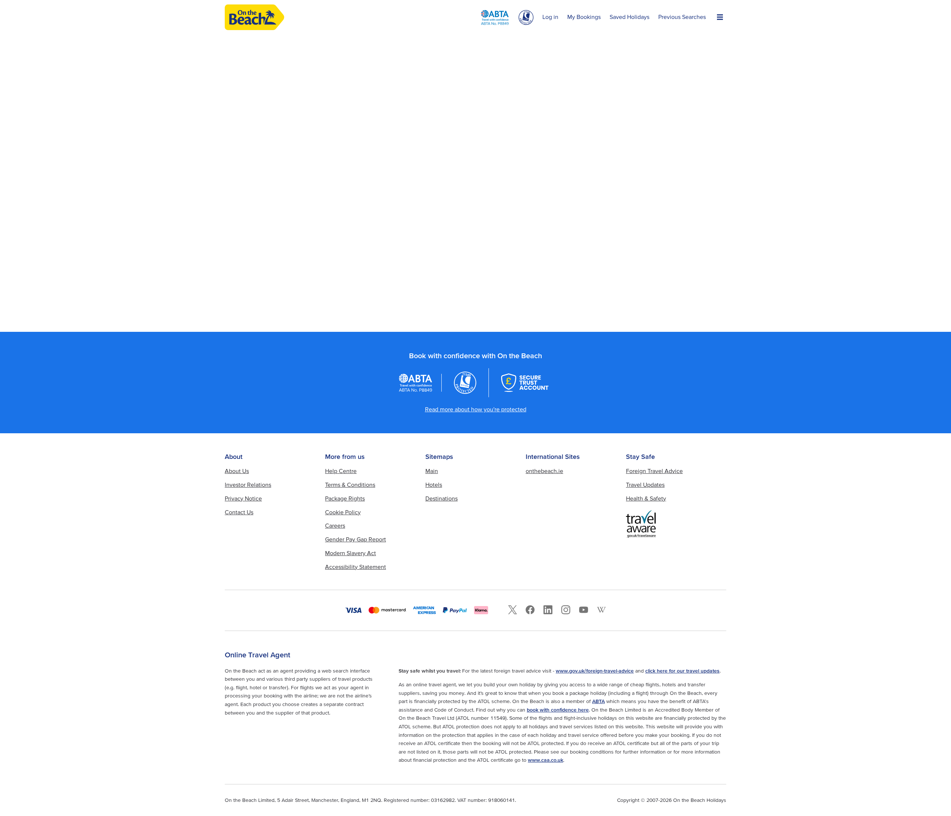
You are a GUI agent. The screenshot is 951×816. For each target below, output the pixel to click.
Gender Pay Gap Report (355, 539)
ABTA (598, 701)
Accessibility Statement (355, 566)
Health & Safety (646, 498)
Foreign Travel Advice (654, 470)
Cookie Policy (343, 512)
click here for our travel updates (682, 671)
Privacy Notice (243, 498)
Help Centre (341, 470)
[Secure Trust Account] (525, 382)
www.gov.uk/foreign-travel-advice (595, 671)
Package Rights (345, 498)
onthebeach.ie (544, 470)
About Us (237, 470)
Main (431, 470)
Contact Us (239, 512)
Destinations (441, 498)
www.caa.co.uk (545, 760)
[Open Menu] (720, 17)
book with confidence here (558, 710)
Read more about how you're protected (475, 409)
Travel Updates (645, 484)
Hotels (433, 484)
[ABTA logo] (495, 17)
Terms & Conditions (350, 484)
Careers (335, 525)
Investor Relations (248, 484)
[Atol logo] (465, 382)
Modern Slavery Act (350, 553)
